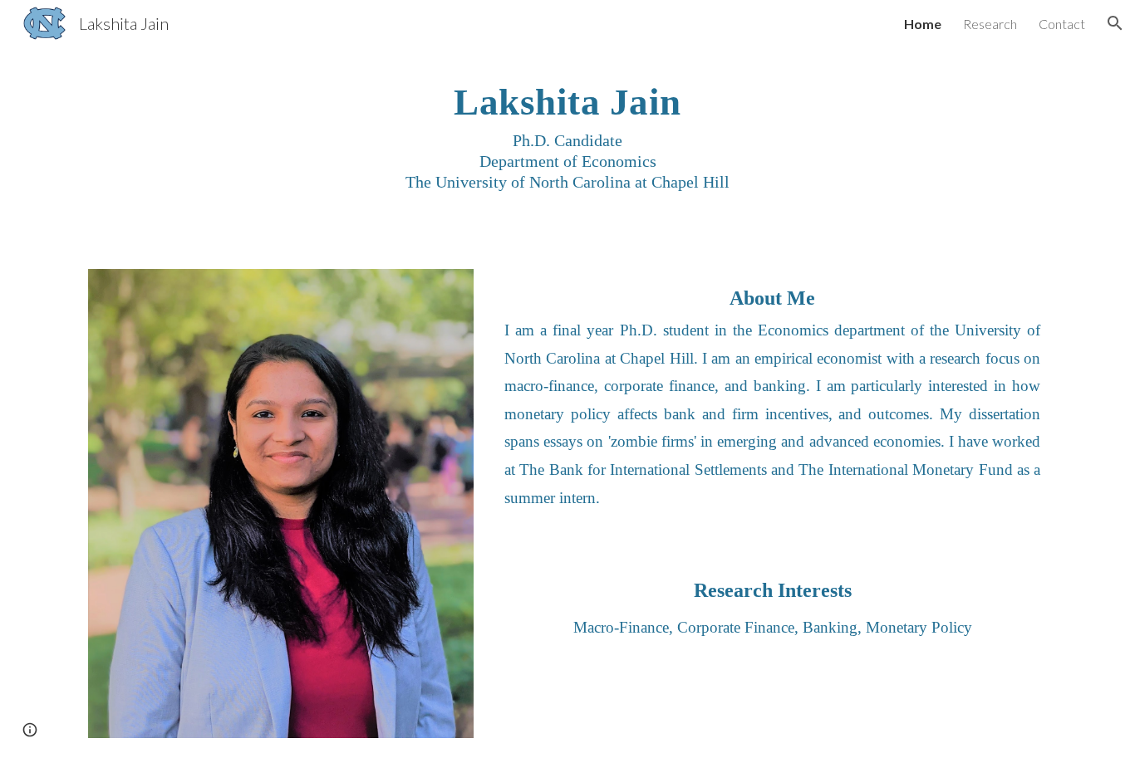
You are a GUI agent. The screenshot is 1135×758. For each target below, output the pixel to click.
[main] (567, 147)
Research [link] (990, 24)
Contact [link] (1062, 24)
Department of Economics (567, 161)
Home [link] (922, 24)
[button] (1115, 23)
